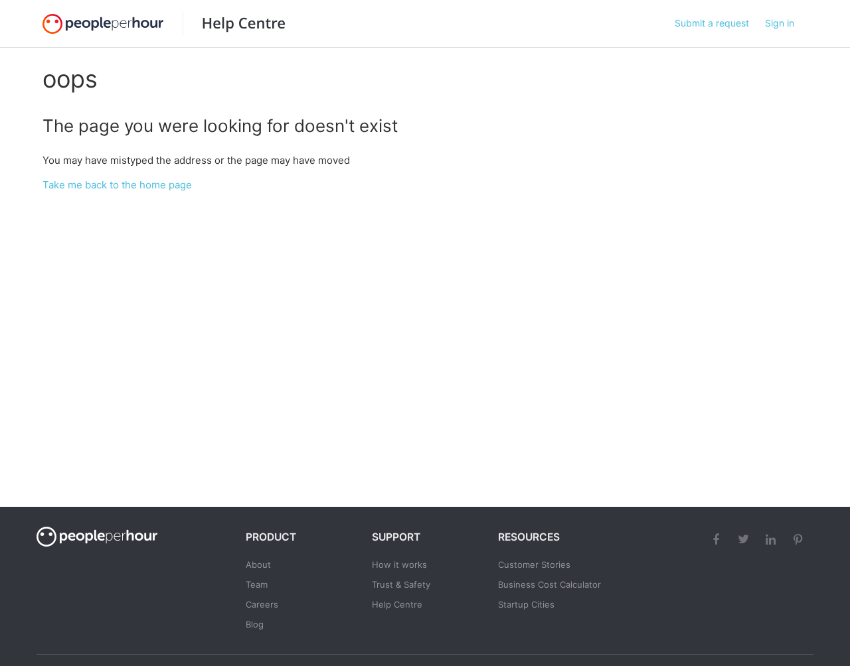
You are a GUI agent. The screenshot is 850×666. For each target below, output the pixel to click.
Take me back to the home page (117, 184)
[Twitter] (745, 539)
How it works (399, 564)
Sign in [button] (779, 23)
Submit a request (712, 23)
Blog (255, 624)
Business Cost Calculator (549, 584)
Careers (262, 604)
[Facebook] (718, 539)
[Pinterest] (799, 539)
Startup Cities (526, 604)
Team (257, 584)
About (258, 564)
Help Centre (397, 604)
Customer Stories (534, 564)
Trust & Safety (401, 584)
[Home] (234, 23)
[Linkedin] (772, 539)
